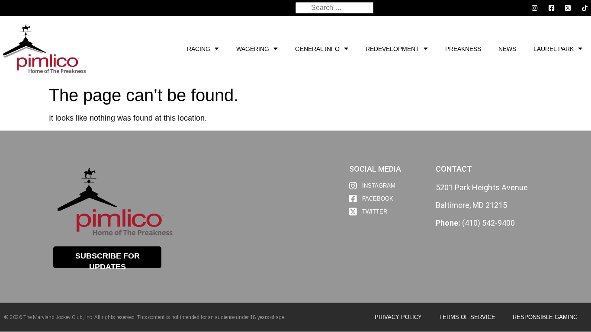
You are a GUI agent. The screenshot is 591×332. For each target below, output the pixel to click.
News (507, 48)
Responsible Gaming (545, 317)
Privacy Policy (398, 317)
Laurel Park (553, 48)
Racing (198, 48)
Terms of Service (467, 317)
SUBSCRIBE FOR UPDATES (107, 260)
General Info (317, 48)
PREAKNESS (463, 48)
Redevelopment (392, 48)
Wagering (252, 48)
